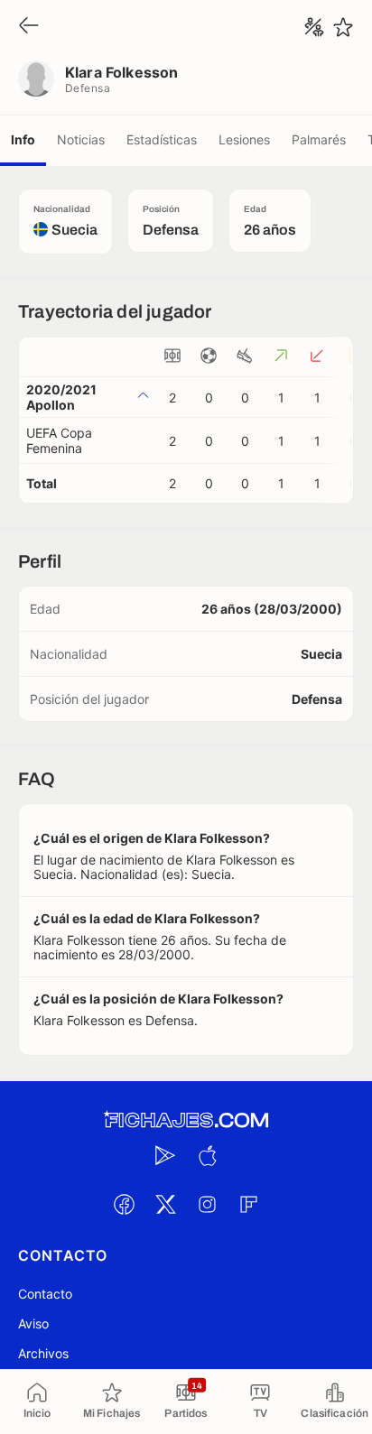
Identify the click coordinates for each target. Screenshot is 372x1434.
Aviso (33, 1323)
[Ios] (206, 1155)
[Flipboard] (248, 1203)
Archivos (43, 1353)
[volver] (29, 26)
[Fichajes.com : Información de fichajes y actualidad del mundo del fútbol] (186, 1120)
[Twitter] (165, 1203)
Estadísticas (161, 139)
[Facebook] (123, 1203)
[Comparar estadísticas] (314, 27)
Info (23, 139)
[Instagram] (206, 1203)
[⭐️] (343, 27)
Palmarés (319, 139)
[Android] (165, 1155)
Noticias (81, 139)
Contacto (45, 1293)
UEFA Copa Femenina (59, 440)
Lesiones (244, 139)
